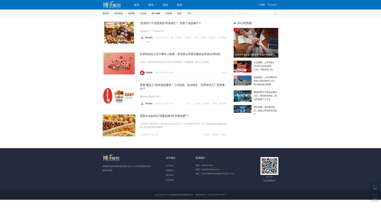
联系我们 (170, 170)
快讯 (179, 5)
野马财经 (149, 37)
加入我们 (170, 175)
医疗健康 (156, 13)
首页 (136, 5)
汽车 (189, 13)
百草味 (196, 37)
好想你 (203, 37)
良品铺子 (179, 37)
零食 (172, 37)
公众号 (274, 4)
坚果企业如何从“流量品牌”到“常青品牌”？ (164, 116)
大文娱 (143, 13)
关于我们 (170, 165)
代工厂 (189, 103)
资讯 (151, 5)
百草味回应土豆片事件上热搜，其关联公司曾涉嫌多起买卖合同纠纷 (180, 54)
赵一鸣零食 (221, 37)
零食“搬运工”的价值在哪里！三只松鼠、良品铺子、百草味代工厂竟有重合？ (182, 86)
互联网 (169, 13)
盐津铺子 (188, 37)
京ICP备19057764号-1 (217, 194)
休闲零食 (222, 103)
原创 (165, 5)
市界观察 (149, 72)
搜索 (263, 4)
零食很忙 (211, 37)
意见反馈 (170, 179)
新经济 (106, 13)
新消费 (131, 13)
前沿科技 (118, 13)
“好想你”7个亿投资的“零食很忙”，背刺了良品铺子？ (170, 23)
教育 (179, 13)
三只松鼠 (197, 103)
